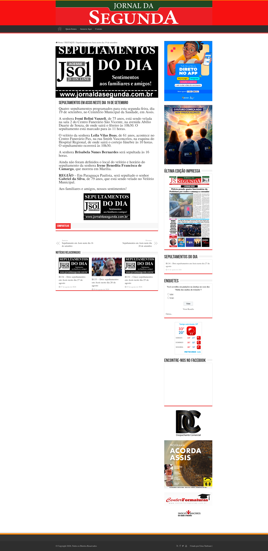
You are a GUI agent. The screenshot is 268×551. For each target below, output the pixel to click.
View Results (188, 309)
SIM (171, 294)
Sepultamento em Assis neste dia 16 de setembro (77, 243)
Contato (98, 28)
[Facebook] (180, 546)
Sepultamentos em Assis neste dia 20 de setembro (137, 243)
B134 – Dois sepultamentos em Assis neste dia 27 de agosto (72, 280)
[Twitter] (183, 546)
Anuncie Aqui (86, 28)
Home (60, 28)
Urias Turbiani (205, 545)
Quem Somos (71, 28)
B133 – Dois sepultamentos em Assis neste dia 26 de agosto (105, 282)
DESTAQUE (70, 42)
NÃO (172, 298)
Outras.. (169, 313)
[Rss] (177, 546)
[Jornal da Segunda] (134, 12)
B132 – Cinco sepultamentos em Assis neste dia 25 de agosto (139, 280)
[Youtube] (186, 546)
